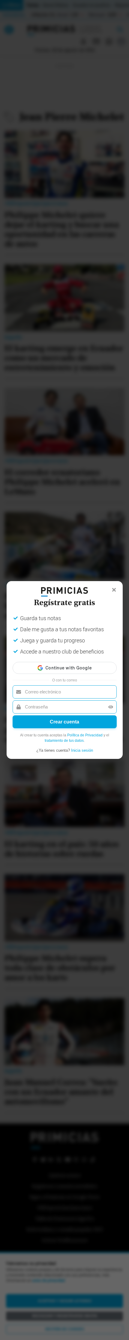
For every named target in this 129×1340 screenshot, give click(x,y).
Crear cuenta (64, 721)
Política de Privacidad (85, 735)
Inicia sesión (82, 750)
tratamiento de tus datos (64, 740)
